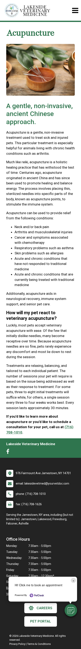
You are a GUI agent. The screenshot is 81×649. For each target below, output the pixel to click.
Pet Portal (40, 621)
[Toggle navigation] (75, 10)
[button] (71, 610)
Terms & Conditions (39, 643)
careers (44, 608)
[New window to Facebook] (8, 452)
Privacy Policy (17, 643)
